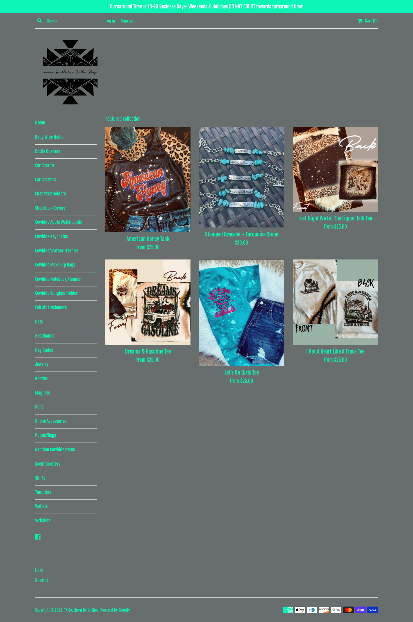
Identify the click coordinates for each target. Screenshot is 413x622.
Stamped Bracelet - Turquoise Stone (241, 234)
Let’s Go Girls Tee (241, 372)
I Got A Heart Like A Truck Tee (335, 351)
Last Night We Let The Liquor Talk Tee (335, 218)
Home (40, 123)
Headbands (44, 336)
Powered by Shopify (115, 610)
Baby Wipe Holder (50, 137)
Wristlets (42, 520)
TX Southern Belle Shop (81, 610)
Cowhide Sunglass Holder (56, 293)
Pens (39, 407)
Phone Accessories (50, 421)
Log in (110, 21)
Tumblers (43, 492)
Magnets (42, 393)
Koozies (41, 378)
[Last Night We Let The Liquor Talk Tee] (335, 169)
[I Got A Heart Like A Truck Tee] (335, 302)
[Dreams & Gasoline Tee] (147, 302)
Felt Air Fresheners (51, 307)
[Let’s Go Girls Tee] (241, 312)
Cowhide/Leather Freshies (56, 251)
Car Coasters (45, 180)
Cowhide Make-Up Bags (55, 265)
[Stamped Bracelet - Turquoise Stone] (241, 177)
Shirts (66, 478)
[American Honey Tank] (147, 179)
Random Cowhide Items (55, 449)
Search (41, 580)
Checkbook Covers (50, 208)
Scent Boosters (47, 464)
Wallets (41, 506)
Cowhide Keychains (51, 236)
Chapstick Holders (50, 194)
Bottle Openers (47, 151)
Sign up (127, 21)
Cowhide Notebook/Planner (58, 279)
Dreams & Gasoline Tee (148, 351)
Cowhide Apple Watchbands (58, 222)
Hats (39, 322)
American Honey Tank (147, 239)
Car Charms (45, 165)
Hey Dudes (44, 350)
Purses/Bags (45, 435)
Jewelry (41, 364)
